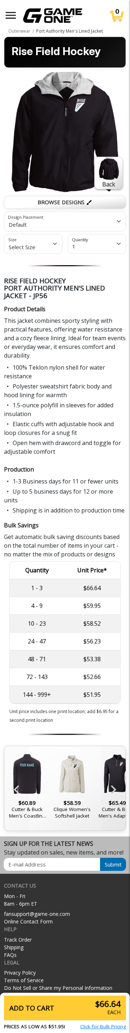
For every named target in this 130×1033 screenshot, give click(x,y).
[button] (11, 15)
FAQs (10, 954)
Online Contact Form (28, 921)
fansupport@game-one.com (37, 913)
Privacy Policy (20, 972)
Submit (113, 864)
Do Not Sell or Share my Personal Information (58, 987)
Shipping (13, 947)
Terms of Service (24, 980)
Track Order (18, 939)
